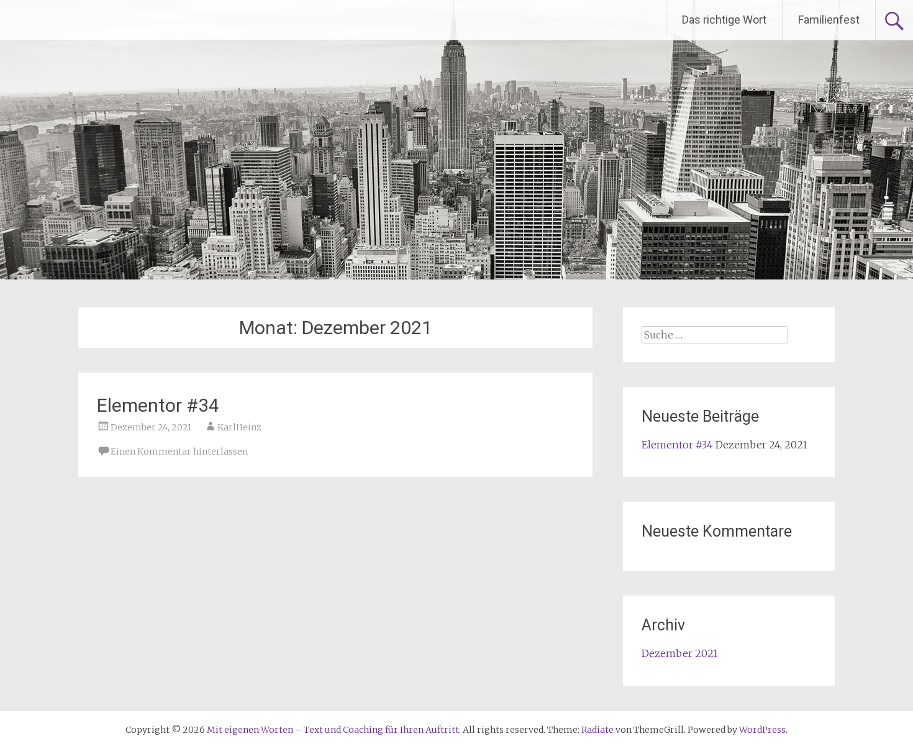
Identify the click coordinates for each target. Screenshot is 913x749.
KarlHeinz (239, 427)
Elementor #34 (158, 405)
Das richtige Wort (724, 19)
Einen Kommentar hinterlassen (179, 451)
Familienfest (829, 19)
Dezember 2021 (680, 653)
